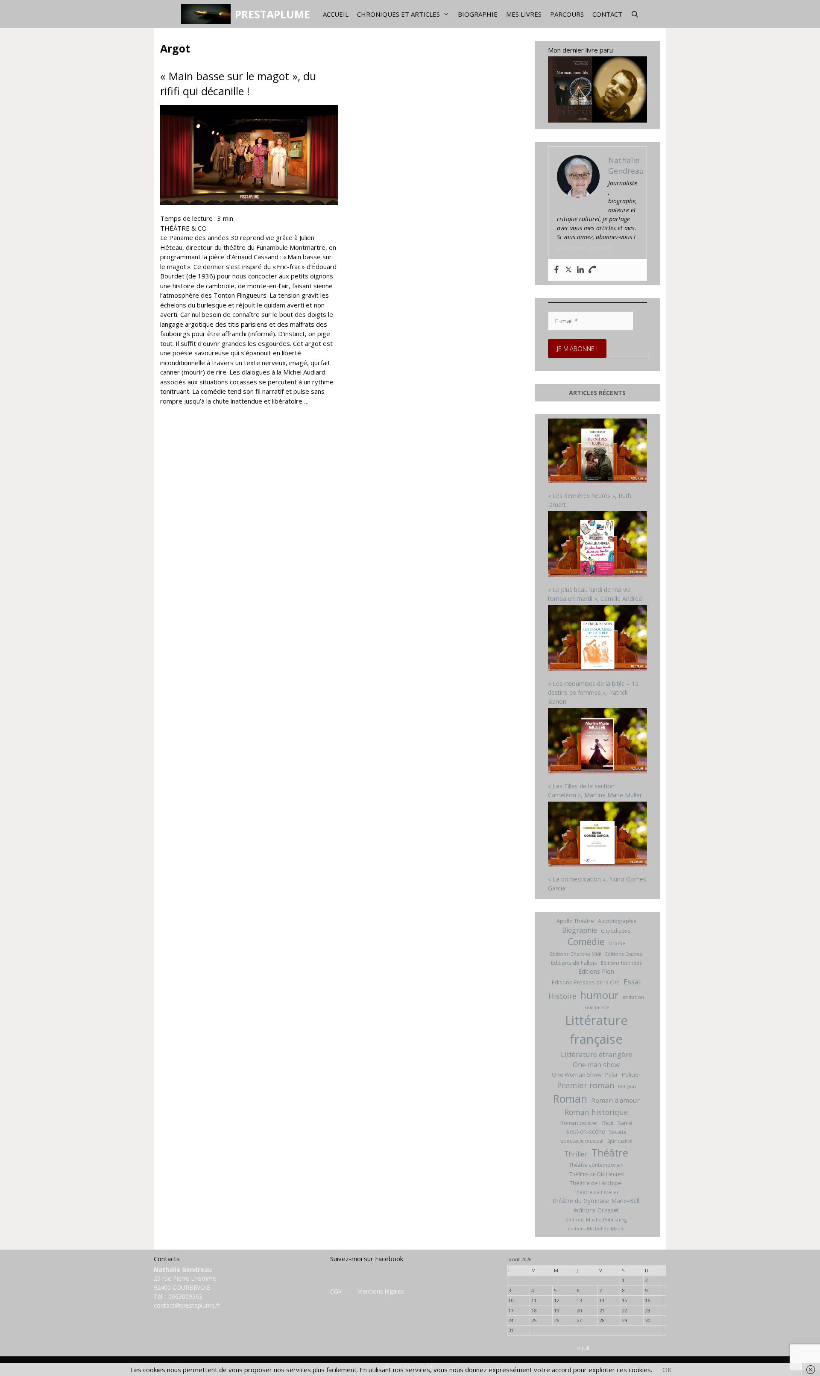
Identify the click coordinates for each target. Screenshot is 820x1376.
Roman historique (596, 1112)
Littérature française (596, 1030)
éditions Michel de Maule (596, 1229)
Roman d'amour (615, 1100)
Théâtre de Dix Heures (596, 1174)
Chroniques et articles (398, 14)
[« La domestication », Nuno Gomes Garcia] (597, 835)
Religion (627, 1086)
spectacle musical (582, 1141)
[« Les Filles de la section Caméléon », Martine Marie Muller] (597, 742)
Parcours (567, 14)
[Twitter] (568, 270)
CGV (336, 1291)
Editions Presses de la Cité (586, 982)
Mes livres (524, 14)
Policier (631, 1074)
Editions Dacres (623, 954)
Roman (570, 1099)
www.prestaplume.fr (584, 248)
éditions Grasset (596, 1210)
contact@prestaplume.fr (187, 1305)
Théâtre (610, 1152)
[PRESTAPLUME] (207, 14)
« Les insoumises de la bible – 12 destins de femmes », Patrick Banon (593, 692)
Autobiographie (617, 921)
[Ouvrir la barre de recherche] (635, 14)
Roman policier (579, 1123)
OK (667, 1369)
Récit (608, 1123)
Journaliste (596, 1007)
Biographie (478, 14)
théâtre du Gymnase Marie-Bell (596, 1201)
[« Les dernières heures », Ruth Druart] (597, 452)
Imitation (633, 997)
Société (618, 1132)
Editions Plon (596, 971)
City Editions (615, 930)
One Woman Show (576, 1074)
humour (599, 995)
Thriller (576, 1154)
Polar (611, 1074)
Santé (625, 1123)
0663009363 (185, 1296)
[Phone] (592, 270)
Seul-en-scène (585, 1131)
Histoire (562, 996)
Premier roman (585, 1085)
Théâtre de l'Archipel (596, 1183)
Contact (607, 14)
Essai (632, 982)
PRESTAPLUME (272, 14)
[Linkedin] (580, 270)
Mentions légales (380, 1291)
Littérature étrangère (596, 1054)
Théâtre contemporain (596, 1164)
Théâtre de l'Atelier (596, 1192)
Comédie (586, 942)
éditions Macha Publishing (596, 1219)
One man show (596, 1064)
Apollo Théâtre (575, 921)
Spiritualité (619, 1141)
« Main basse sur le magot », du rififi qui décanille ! (238, 83)
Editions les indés (621, 963)
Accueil (335, 14)
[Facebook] (556, 270)
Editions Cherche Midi (575, 954)
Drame (617, 943)
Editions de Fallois (574, 962)
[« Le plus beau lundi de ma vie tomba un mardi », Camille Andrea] (597, 545)
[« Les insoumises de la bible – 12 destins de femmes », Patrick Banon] (597, 639)
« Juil (583, 1348)
